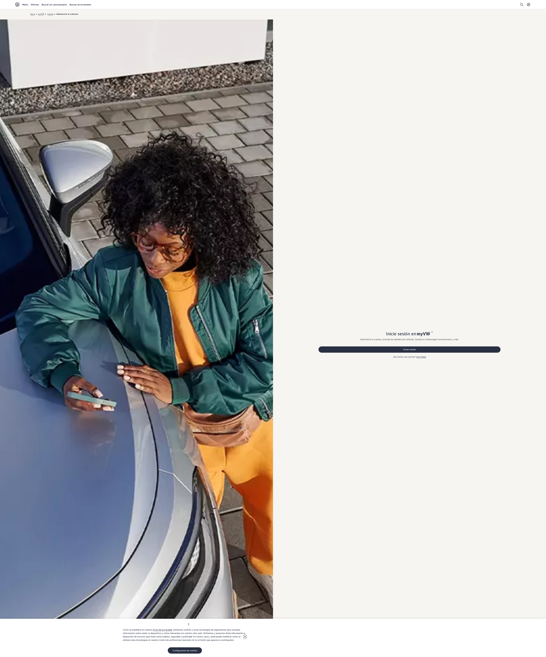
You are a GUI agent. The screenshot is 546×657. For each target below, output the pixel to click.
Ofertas (35, 4)
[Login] (528, 4)
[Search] (521, 4)
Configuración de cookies (185, 650)
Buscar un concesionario (54, 4)
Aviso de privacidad (162, 629)
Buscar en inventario (80, 4)
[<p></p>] (245, 636)
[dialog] (273, 638)
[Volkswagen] (17, 4)
